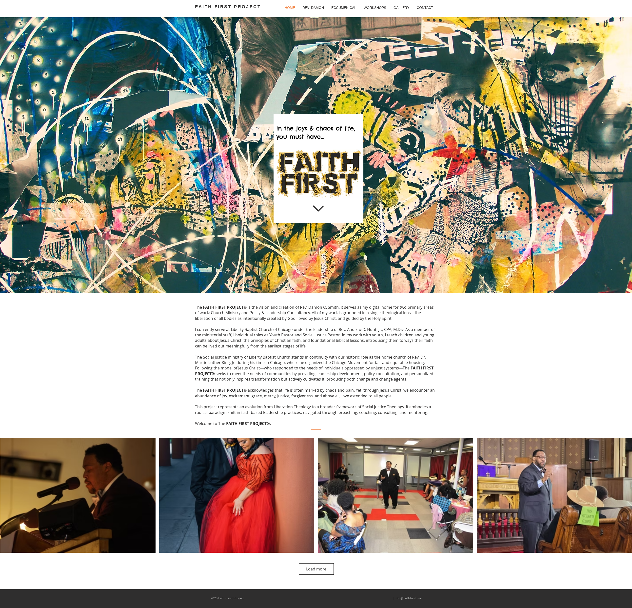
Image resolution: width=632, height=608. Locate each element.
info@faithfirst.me (408, 598)
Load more (316, 569)
